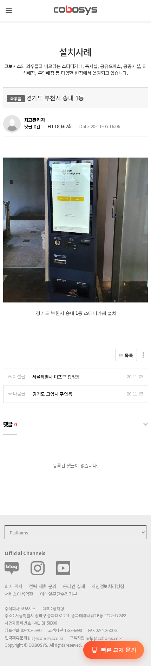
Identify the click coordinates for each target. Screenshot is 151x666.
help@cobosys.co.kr (104, 638)
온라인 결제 (74, 586)
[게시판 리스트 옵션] (143, 355)
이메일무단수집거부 (58, 594)
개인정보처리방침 (107, 586)
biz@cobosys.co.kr (45, 638)
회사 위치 (13, 586)
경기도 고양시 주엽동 (52, 394)
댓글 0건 (32, 126)
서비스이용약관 (19, 594)
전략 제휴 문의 (42, 586)
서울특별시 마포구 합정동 (56, 376)
